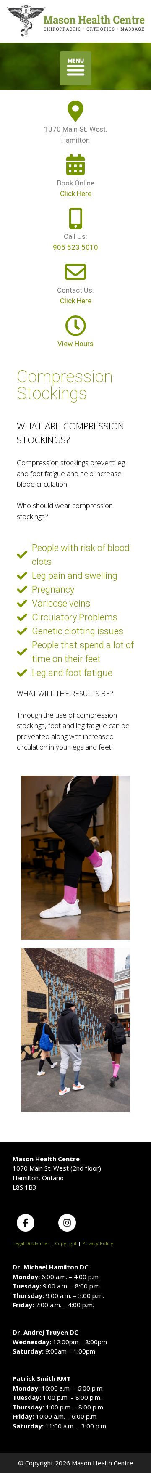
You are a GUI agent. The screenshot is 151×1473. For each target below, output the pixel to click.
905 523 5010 (75, 247)
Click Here (75, 193)
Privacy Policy (97, 1243)
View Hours (75, 343)
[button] (76, 68)
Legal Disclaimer (31, 1243)
